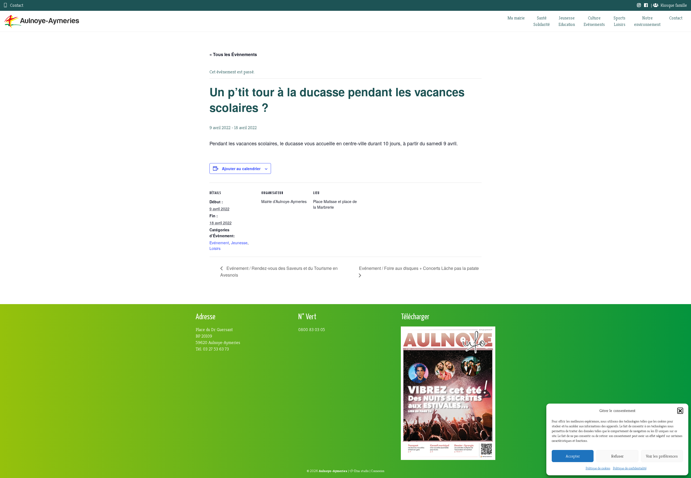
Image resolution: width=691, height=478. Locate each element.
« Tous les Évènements (233, 54)
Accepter (573, 456)
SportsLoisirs (619, 21)
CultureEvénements (594, 21)
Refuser (617, 456)
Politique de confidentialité (629, 468)
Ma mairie (516, 18)
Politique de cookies (598, 468)
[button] (680, 410)
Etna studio (361, 471)
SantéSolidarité (541, 21)
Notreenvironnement (647, 21)
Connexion (377, 471)
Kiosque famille (673, 5)
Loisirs (215, 248)
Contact (16, 5)
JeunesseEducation (566, 21)
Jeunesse (239, 242)
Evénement (219, 242)
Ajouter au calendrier (241, 168)
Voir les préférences (662, 456)
